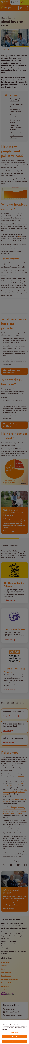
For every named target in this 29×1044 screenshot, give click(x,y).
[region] (14, 1032)
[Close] (27, 1022)
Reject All (14, 1036)
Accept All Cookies (14, 1041)
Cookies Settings (14, 1032)
